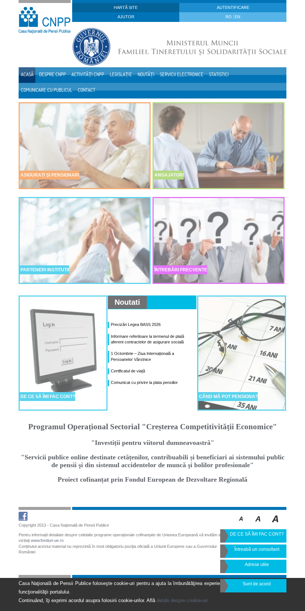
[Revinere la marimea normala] (241, 524)
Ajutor (126, 16)
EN (237, 16)
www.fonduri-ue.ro (47, 540)
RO (229, 16)
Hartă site (126, 7)
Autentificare (233, 7)
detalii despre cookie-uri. (183, 600)
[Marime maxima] (276, 524)
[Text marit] (258, 524)
